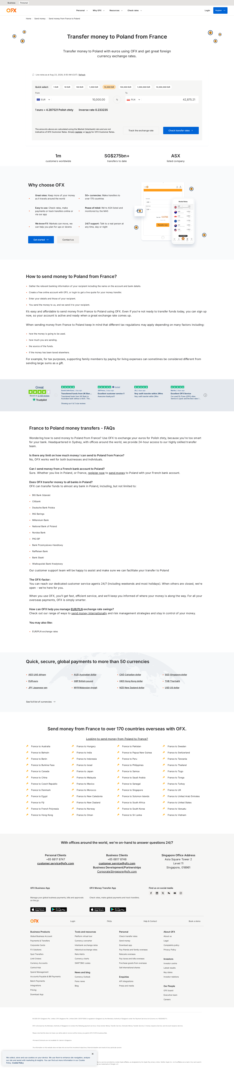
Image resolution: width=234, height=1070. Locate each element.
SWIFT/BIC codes (82, 963)
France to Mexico (85, 783)
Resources (114, 10)
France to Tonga (176, 777)
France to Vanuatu (177, 808)
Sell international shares (129, 967)
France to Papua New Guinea (137, 752)
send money (117, 473)
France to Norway (86, 808)
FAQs (109, 921)
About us (168, 936)
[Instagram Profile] (181, 893)
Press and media (126, 986)
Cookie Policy (18, 1063)
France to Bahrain (40, 752)
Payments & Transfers (40, 941)
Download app (125, 945)
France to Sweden (177, 746)
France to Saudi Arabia (133, 777)
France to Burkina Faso (43, 765)
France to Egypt (39, 796)
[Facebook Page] (151, 893)
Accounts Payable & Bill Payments (45, 976)
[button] (56, 87)
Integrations (35, 985)
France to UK (174, 790)
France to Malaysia (86, 777)
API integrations (126, 981)
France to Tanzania (177, 758)
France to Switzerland (179, 752)
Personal (24, 3)
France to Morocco (86, 790)
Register (218, 10)
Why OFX (97, 10)
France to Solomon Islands (135, 796)
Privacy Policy (170, 949)
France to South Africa (133, 802)
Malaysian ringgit (85, 687)
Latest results (170, 968)
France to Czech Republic (44, 783)
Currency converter (83, 941)
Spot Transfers (36, 954)
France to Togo (175, 771)
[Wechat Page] (169, 893)
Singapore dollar (176, 674)
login (74, 292)
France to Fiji (37, 802)
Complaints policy (171, 945)
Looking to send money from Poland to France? (117, 739)
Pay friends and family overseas (133, 949)
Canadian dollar (130, 674)
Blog (77, 986)
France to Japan (85, 771)
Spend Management (39, 972)
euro (33, 681)
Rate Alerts (79, 954)
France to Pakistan (131, 746)
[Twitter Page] (163, 893)
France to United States (179, 802)
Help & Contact (150, 921)
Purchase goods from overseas (133, 963)
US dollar (172, 687)
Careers (167, 999)
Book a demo (194, 921)
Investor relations (171, 977)
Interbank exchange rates (86, 945)
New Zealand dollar (131, 687)
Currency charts (82, 958)
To (126, 93)
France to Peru (129, 758)
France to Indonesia (87, 758)
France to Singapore (132, 790)
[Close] (93, 1054)
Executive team (170, 995)
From (37, 93)
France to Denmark (41, 790)
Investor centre (170, 963)
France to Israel (84, 765)
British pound (83, 681)
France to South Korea (133, 808)
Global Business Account (41, 936)
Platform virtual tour (83, 936)
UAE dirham (37, 674)
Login (72, 921)
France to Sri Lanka (132, 815)
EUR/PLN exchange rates (45, 631)
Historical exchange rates (86, 949)
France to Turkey (176, 783)
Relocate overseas (127, 954)
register (78, 132)
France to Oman (85, 815)
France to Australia (40, 746)
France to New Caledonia (90, 796)
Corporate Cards (37, 945)
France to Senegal (131, 783)
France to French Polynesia (45, 808)
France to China (39, 777)
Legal (166, 941)
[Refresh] (33, 75)
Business (11, 3)
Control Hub (35, 967)
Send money (40, 18)
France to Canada (40, 771)
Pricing (33, 990)
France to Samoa (130, 771)
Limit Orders (35, 958)
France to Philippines (132, 765)
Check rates (133, 10)
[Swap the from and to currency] (117, 100)
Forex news (80, 981)
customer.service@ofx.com (55, 863)
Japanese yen (37, 687)
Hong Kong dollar (131, 681)
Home (28, 18)
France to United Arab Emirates (184, 796)
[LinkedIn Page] (157, 893)
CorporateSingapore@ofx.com (117, 871)
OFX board (168, 990)
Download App (36, 994)
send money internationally (89, 613)
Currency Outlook (82, 977)
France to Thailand (177, 765)
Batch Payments (37, 981)
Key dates (168, 972)
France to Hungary (86, 746)
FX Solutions (35, 949)
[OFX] (11, 10)
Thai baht (172, 681)
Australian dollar (85, 674)
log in (88, 132)
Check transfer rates (128, 936)
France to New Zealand (88, 802)
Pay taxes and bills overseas (131, 958)
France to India (84, 752)
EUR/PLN (77, 609)
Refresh (82, 75)
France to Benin (39, 758)
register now (96, 473)
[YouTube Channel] (175, 893)
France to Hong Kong (42, 815)
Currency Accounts (38, 963)
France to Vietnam (177, 815)
